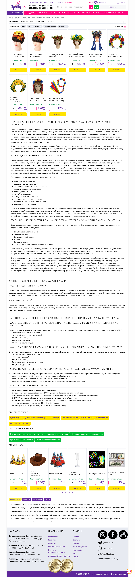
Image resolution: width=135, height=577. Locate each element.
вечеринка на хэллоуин (67, 295)
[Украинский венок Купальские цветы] (77, 41)
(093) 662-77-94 (35, 6)
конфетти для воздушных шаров (92, 504)
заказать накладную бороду (21, 508)
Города (47, 499)
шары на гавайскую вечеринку (68, 508)
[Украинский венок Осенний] (57, 41)
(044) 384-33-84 (48, 8)
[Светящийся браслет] (97, 459)
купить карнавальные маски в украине (83, 522)
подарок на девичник (45, 511)
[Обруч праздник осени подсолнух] (18, 41)
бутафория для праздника (39, 522)
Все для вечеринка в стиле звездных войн (26, 434)
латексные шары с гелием (109, 518)
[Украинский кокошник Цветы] (116, 41)
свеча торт (55, 418)
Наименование (50, 26)
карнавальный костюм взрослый (23, 511)
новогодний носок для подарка (65, 515)
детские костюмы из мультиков (23, 515)
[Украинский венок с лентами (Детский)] (57, 85)
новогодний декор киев (115, 511)
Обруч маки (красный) (21, 357)
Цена (23, 26)
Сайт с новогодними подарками (21, 290)
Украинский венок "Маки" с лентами (26, 333)
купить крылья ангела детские (104, 305)
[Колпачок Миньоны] (18, 459)
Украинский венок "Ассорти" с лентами (27, 362)
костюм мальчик (87, 418)
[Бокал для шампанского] (77, 459)
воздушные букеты (51, 518)
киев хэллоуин (102, 418)
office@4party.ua (107, 554)
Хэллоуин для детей (20, 300)
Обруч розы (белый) (20, 338)
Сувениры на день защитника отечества (87, 434)
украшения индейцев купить (44, 508)
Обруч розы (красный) (21, 340)
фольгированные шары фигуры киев (25, 504)
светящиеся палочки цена (88, 518)
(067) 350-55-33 (48, 6)
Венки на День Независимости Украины (31, 21)
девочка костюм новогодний (36, 418)
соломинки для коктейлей (87, 290)
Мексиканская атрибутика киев (48, 440)
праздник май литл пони (64, 511)
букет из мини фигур (59, 522)
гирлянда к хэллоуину (107, 522)
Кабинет (122, 2)
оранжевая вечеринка (68, 518)
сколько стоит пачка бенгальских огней (90, 511)
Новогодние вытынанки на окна (27, 285)
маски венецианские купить (20, 293)
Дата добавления (34, 26)
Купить (18, 70)
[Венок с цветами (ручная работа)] (97, 40)
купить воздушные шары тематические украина (59, 504)
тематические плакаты (19, 522)
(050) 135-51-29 (35, 8)
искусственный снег (70, 418)
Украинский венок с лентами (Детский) (27, 335)
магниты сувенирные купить (92, 508)
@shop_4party (107, 543)
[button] (22, 13)
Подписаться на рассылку (108, 559)
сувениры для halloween (114, 508)
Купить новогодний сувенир (57, 434)
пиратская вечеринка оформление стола (27, 518)
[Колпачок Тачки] (57, 459)
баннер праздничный (44, 515)
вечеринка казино (85, 515)
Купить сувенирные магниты (21, 440)
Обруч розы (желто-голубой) (23, 343)
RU (90, 2)
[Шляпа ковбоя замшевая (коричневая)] (38, 459)
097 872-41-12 (107, 548)
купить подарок (16, 418)
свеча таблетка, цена (43, 305)
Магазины (69, 2)
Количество (63, 26)
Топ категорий (15, 499)
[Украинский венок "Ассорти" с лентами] (38, 85)
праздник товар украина (19, 423)
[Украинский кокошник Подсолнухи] (18, 85)
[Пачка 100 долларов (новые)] (116, 459)
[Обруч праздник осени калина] (38, 40)
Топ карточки (37, 499)
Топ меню (26, 499)
